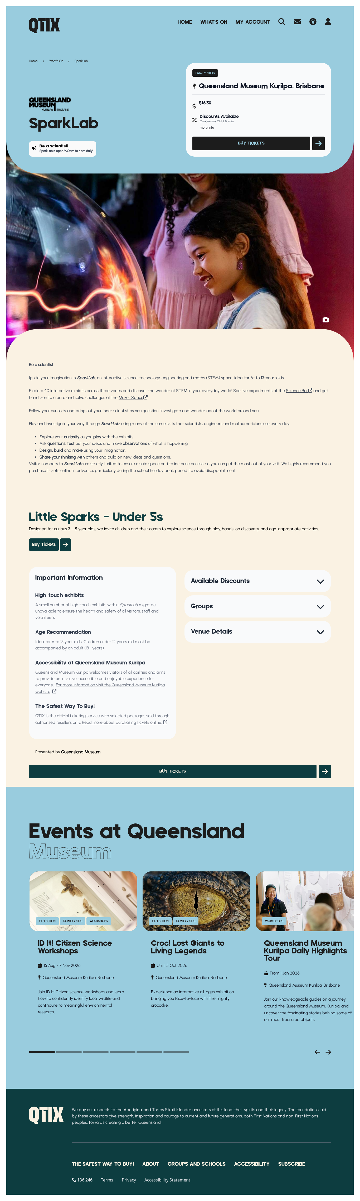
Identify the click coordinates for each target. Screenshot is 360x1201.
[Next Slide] (328, 1052)
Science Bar (297, 390)
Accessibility (252, 1164)
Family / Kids (205, 73)
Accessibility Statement (167, 1180)
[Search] (281, 22)
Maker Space (131, 397)
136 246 (85, 1180)
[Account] (328, 22)
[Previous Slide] (317, 1052)
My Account (253, 22)
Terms (107, 1180)
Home (185, 22)
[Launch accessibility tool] (313, 22)
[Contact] (297, 22)
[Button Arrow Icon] (318, 143)
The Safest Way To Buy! (103, 1164)
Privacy (129, 1180)
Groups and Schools (197, 1164)
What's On (213, 22)
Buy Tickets (44, 544)
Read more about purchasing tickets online (121, 722)
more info (207, 127)
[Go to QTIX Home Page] (44, 25)
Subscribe (291, 1164)
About (150, 1164)
